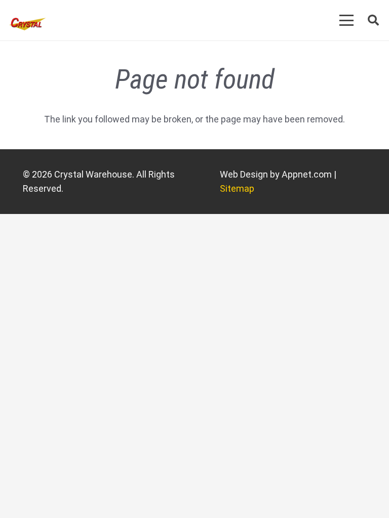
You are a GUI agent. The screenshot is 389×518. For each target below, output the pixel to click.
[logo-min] (27, 24)
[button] (346, 20)
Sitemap (237, 188)
